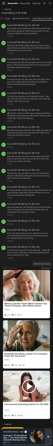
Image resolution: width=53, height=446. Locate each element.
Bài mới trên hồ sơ (21, 18)
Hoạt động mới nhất (42, 18)
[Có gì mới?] (44, 3)
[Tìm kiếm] (49, 3)
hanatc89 (12, 25)
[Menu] (4, 3)
